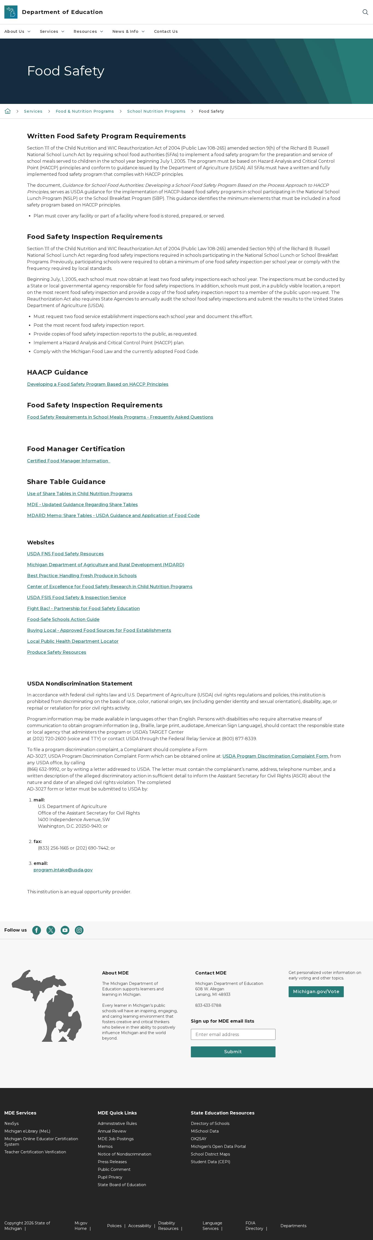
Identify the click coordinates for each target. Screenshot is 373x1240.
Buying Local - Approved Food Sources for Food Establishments (99, 630)
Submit (233, 1051)
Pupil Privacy (110, 1177)
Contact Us (166, 31)
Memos (105, 1146)
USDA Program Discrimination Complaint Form (275, 756)
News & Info (126, 31)
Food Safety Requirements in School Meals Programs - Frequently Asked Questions (120, 417)
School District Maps (210, 1154)
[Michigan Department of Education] (7, 111)
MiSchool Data (205, 1131)
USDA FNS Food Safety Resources (65, 553)
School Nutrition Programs (156, 111)
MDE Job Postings (116, 1138)
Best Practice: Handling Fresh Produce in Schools (82, 575)
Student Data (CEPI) (210, 1161)
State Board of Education (122, 1184)
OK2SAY (198, 1138)
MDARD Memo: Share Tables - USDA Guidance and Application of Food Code (113, 515)
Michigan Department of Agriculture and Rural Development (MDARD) (105, 564)
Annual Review (112, 1131)
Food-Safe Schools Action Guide (63, 619)
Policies (114, 1225)
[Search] (365, 12)
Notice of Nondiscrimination (124, 1154)
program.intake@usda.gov (63, 870)
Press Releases (112, 1161)
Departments (293, 1225)
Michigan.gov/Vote (316, 991)
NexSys (11, 1123)
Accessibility (139, 1225)
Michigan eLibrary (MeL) (27, 1131)
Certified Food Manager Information (68, 460)
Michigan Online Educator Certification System (41, 1141)
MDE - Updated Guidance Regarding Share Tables (82, 504)
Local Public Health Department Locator (73, 641)
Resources (85, 31)
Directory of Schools (210, 1123)
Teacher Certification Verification (35, 1151)
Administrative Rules (117, 1123)
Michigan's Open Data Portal (218, 1146)
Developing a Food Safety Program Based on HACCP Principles (97, 384)
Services (49, 31)
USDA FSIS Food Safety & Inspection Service (76, 597)
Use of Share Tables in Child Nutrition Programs (79, 493)
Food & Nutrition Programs (85, 111)
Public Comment (114, 1169)
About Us (14, 31)
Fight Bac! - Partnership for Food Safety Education (83, 608)
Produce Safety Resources (56, 652)
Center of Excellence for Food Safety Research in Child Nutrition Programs (110, 586)
